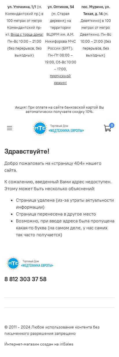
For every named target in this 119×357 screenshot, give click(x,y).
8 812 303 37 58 (25, 279)
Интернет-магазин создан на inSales (38, 344)
